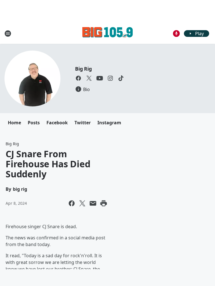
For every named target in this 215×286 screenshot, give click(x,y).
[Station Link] (107, 33)
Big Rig (83, 68)
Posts (34, 123)
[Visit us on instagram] (110, 78)
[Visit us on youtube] (99, 78)
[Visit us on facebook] (78, 78)
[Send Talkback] (176, 33)
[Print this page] (104, 203)
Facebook (57, 123)
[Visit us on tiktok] (121, 78)
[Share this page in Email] (93, 203)
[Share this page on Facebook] (72, 203)
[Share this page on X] (82, 203)
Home (14, 123)
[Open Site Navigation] (7, 33)
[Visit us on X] (89, 78)
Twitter (82, 123)
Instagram (109, 123)
